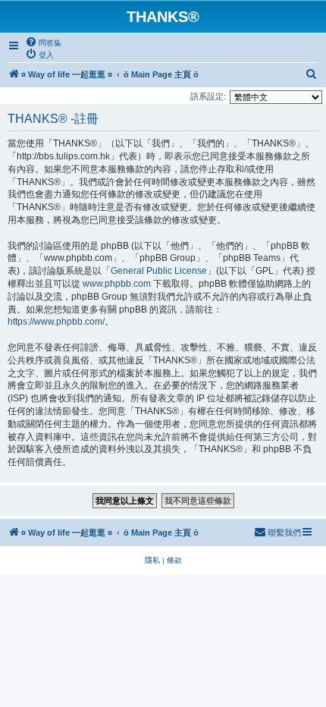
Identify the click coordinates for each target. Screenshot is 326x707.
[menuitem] (43, 42)
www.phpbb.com (117, 283)
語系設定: (208, 96)
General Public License (159, 271)
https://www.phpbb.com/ (56, 321)
